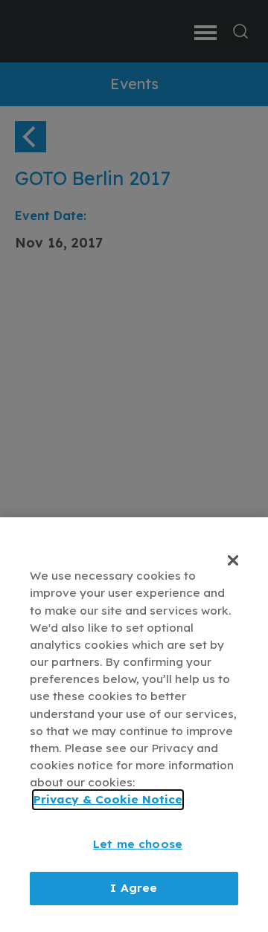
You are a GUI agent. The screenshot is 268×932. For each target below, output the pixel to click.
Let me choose (137, 844)
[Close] (233, 560)
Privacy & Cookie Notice (108, 799)
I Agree (133, 888)
